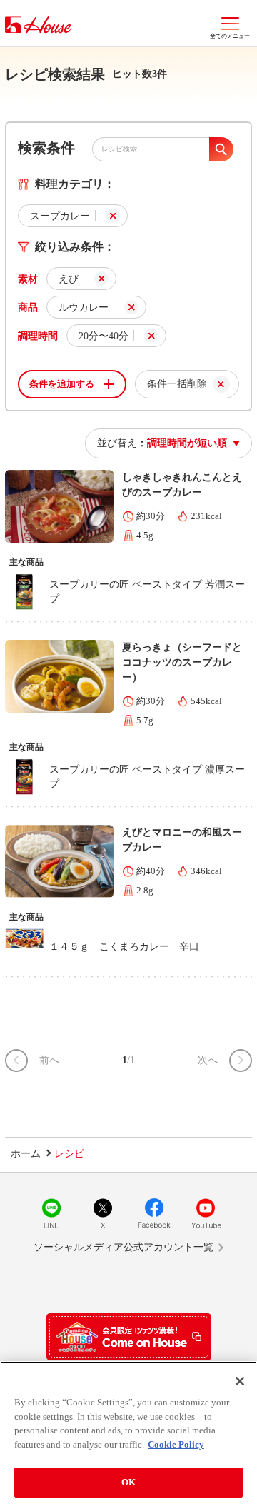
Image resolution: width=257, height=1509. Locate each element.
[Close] (240, 1381)
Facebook (154, 1213)
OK (128, 1482)
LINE (51, 1213)
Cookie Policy (176, 1444)
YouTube (205, 1213)
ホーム (26, 1153)
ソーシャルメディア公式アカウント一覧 (123, 1247)
